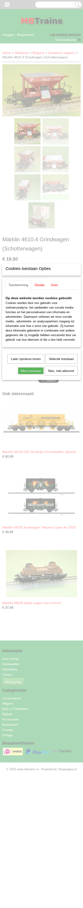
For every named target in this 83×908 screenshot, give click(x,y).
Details (39, 285)
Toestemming (18, 285)
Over (54, 285)
